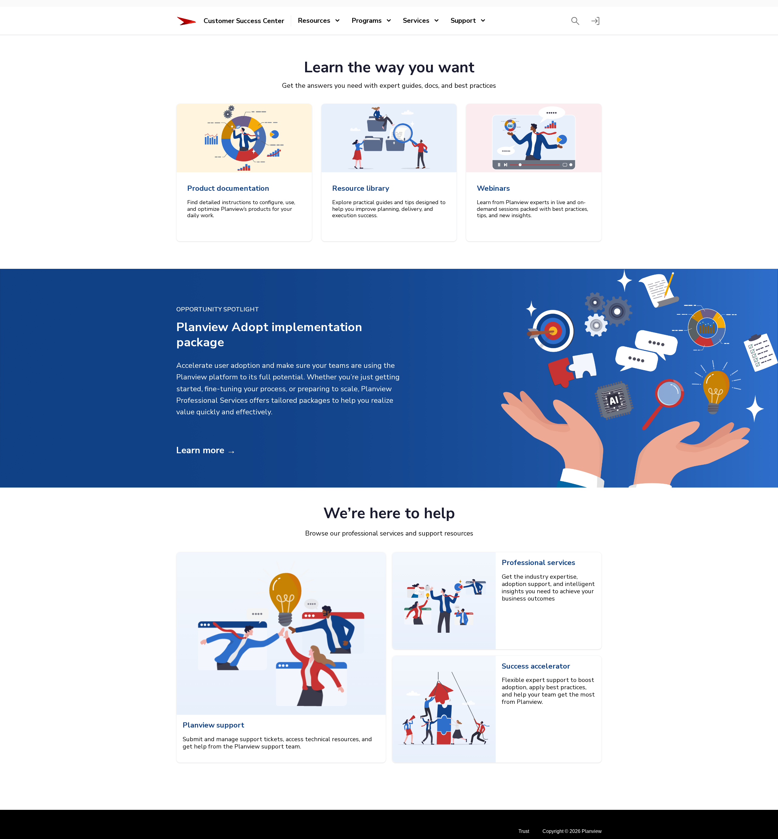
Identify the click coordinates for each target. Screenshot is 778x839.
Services (416, 20)
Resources (314, 20)
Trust (523, 831)
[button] (575, 21)
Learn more (200, 450)
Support (463, 20)
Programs (367, 20)
